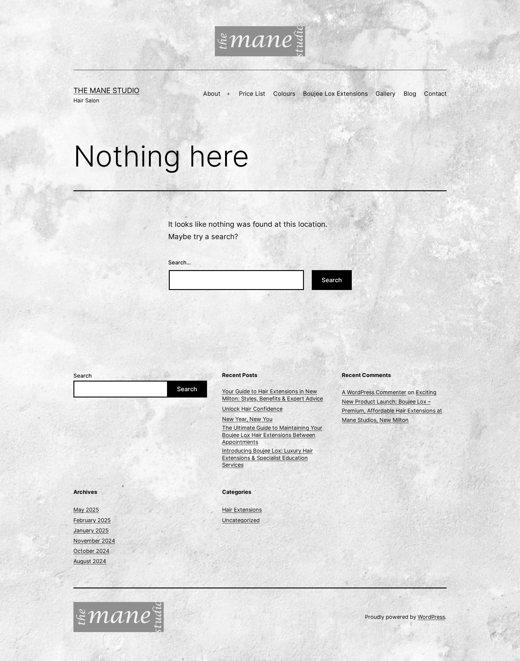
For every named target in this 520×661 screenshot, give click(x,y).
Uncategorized (241, 520)
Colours (284, 93)
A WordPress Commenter (374, 392)
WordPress (431, 617)
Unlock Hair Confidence (252, 409)
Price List (252, 93)
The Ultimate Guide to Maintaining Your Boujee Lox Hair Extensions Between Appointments (272, 435)
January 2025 (91, 530)
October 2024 (91, 551)
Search (82, 376)
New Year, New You (247, 419)
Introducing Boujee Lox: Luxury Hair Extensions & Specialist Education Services (267, 457)
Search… (179, 262)
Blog (410, 93)
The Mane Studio (106, 90)
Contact (435, 93)
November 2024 (94, 541)
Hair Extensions (242, 510)
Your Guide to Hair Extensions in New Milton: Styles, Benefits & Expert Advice (272, 394)
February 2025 (92, 520)
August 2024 (89, 561)
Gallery (385, 93)
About (211, 93)
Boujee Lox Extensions (335, 93)
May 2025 (86, 510)
